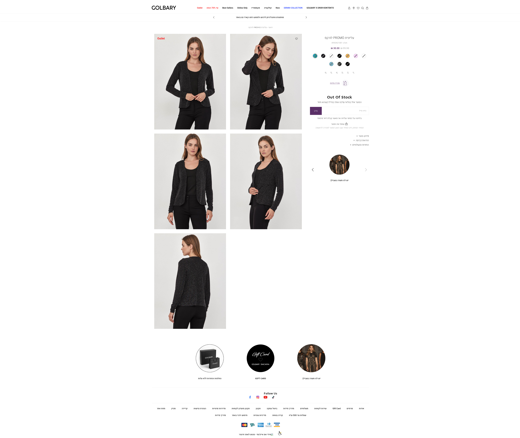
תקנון (258, 408)
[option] (364, 56)
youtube (265, 396)
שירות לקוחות (320, 408)
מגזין (173, 408)
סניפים (350, 408)
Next (214, 17)
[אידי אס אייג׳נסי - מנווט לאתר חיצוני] (256, 434)
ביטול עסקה (272, 408)
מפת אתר (161, 408)
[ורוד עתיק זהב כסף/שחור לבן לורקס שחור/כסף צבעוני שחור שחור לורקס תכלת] (339, 60)
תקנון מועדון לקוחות (241, 408)
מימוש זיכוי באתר (239, 415)
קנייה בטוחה (277, 415)
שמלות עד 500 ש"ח (297, 415)
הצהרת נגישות (200, 408)
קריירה (185, 408)
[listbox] (339, 60)
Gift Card (337, 408)
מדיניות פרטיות (219, 408)
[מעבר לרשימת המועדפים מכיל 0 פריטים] (358, 8)
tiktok (273, 396)
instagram (258, 396)
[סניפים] (353, 8)
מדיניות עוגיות (259, 415)
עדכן (316, 110)
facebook (250, 396)
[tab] (339, 135)
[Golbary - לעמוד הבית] (164, 9)
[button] (367, 8)
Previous (306, 17)
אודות (361, 408)
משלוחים (304, 408)
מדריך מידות (288, 408)
